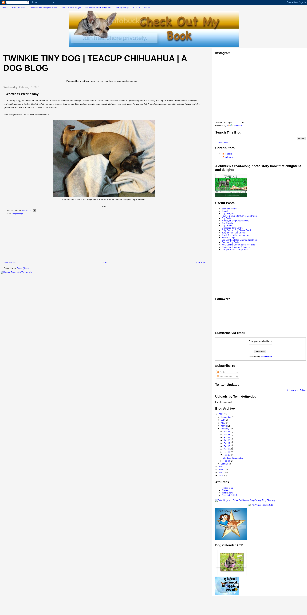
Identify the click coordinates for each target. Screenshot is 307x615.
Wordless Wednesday (22, 94)
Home (5, 7)
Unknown (229, 157)
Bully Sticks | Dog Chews (233, 233)
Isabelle (228, 154)
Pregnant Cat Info (230, 495)
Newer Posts (10, 262)
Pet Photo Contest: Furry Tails (98, 7)
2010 (221, 472)
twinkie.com (227, 493)
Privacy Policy (122, 7)
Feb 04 (227, 461)
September (226, 417)
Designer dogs (17, 214)
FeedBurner (266, 356)
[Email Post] (34, 210)
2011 (221, 469)
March (224, 426)
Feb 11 (227, 449)
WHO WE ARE (18, 7)
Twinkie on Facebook (222, 142)
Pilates (225, 490)
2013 (221, 414)
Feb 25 (227, 431)
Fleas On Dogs (229, 237)
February (225, 429)
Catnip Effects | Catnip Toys (235, 249)
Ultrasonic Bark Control (232, 228)
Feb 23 (227, 434)
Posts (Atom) (23, 268)
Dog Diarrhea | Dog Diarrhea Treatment (239, 240)
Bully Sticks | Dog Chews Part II (237, 230)
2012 (221, 466)
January (225, 464)
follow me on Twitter (296, 390)
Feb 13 (227, 446)
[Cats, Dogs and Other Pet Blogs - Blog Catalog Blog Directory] (245, 500)
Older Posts (200, 262)
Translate (237, 125)
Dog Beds (226, 218)
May (223, 423)
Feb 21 (227, 437)
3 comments (26, 210)
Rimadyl (225, 211)
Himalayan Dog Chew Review (235, 221)
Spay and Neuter (229, 209)
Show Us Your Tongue (71, 7)
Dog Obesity (227, 223)
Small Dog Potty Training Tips (235, 235)
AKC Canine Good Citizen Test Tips (238, 245)
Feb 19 (227, 443)
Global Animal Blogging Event (43, 7)
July (223, 420)
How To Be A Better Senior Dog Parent (239, 216)
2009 (221, 475)
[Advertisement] (25, 239)
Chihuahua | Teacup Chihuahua (236, 247)
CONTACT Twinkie (141, 7)
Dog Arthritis (227, 225)
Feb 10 (227, 452)
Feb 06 (227, 455)
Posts (222, 372)
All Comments (225, 376)
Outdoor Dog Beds (230, 242)
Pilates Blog (227, 488)
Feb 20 (227, 440)
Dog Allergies (228, 213)
